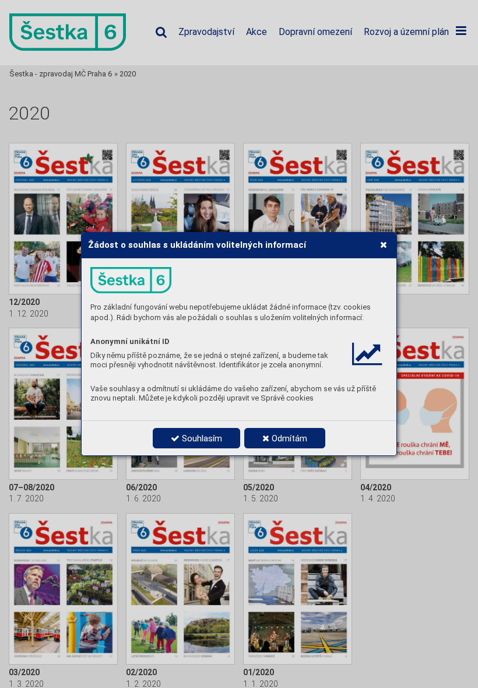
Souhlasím (201, 438)
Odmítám (288, 438)
